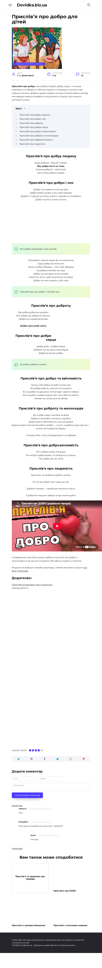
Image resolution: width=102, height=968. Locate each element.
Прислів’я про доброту (31, 123)
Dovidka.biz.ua (32, 5)
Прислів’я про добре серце (33, 127)
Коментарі (17, 805)
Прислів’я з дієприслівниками (28, 925)
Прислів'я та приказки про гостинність (32, 585)
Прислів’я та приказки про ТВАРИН (30, 877)
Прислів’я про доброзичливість (36, 140)
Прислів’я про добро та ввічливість (37, 131)
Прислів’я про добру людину (34, 115)
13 (82, 75)
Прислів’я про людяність (32, 144)
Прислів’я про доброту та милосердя (38, 136)
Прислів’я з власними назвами (70, 925)
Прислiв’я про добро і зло (32, 119)
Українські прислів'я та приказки (29, 64)
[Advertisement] (51, 222)
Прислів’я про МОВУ (64, 891)
